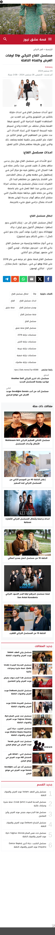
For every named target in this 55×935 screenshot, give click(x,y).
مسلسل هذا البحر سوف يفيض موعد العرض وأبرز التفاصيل (17, 679)
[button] (1, 1)
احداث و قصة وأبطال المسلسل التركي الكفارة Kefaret (28, 520)
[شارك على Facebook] (48, 279)
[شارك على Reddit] (15, 279)
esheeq (48, 67)
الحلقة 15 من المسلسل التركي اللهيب (27, 633)
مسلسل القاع (30, 321)
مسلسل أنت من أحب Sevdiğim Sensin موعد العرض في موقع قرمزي (27, 392)
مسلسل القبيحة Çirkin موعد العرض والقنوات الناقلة (18, 705)
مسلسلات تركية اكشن (26, 342)
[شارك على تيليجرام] (7, 279)
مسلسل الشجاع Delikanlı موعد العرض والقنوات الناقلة (17, 692)
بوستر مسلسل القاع (27, 307)
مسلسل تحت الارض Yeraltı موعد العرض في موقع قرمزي (18, 743)
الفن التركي (38, 49)
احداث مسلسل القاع (28, 301)
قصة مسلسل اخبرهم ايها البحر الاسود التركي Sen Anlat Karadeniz (28, 595)
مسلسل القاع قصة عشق (25, 328)
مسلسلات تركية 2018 (27, 335)
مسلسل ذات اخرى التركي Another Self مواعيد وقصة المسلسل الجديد (30, 379)
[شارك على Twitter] (40, 279)
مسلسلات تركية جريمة (26, 348)
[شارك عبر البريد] (32, 279)
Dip (34, 294)
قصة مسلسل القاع (28, 314)
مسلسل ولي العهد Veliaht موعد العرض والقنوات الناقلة (18, 654)
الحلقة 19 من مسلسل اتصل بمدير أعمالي (27, 558)
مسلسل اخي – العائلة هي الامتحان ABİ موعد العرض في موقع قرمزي (18, 757)
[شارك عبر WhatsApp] (23, 279)
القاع (13, 301)
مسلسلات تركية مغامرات (25, 362)
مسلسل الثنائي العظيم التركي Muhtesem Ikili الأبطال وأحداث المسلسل (27, 442)
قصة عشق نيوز (34, 39)
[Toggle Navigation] (51, 39)
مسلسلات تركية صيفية (26, 355)
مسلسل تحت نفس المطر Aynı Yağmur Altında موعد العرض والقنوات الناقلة (18, 719)
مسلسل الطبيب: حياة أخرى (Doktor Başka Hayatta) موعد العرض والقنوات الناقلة (18, 732)
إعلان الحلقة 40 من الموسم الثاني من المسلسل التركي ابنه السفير (27, 481)
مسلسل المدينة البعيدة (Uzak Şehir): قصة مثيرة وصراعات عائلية (17, 668)
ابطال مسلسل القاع (19, 294)
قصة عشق (10, 307)
